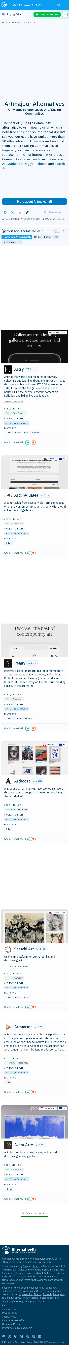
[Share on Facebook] (5, 212)
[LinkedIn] (40, 1336)
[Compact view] (58, 230)
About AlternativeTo (13, 1320)
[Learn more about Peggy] (8, 663)
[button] (31, 369)
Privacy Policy (9, 1312)
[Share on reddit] (20, 212)
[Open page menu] (66, 4)
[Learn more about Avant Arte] (8, 1145)
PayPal (41, 1301)
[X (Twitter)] (9, 1336)
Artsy (45, 127)
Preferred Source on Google (17, 1327)
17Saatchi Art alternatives (16, 966)
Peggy (28, 163)
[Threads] (27, 1336)
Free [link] (56, 237)
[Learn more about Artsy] (8, 369)
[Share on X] (13, 212)
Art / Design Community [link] (18, 237)
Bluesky (37, 1294)
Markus (36, 1266)
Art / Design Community (17, 423)
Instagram (58, 1294)
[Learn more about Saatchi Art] (8, 949)
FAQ (4, 1305)
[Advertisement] (34, 60)
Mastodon (27, 1294)
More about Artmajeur (32, 201)
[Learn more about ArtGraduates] (8, 495)
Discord (40, 1291)
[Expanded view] (55, 230)
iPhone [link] (47, 237)
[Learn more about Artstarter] (8, 1027)
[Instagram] (34, 1336)
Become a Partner (11, 1324)
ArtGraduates (12, 163)
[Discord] (3, 1336)
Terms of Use (9, 1309)
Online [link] (37, 237)
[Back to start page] (4, 5)
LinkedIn (9, 1297)
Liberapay (29, 1301)
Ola (25, 1266)
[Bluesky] (21, 1336)
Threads (47, 1294)
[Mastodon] (15, 1336)
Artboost (40, 163)
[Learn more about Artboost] (8, 781)
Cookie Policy (9, 1316)
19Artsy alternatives (13, 401)
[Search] (58, 5)
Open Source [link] (9, 242)
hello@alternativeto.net (15, 1291)
